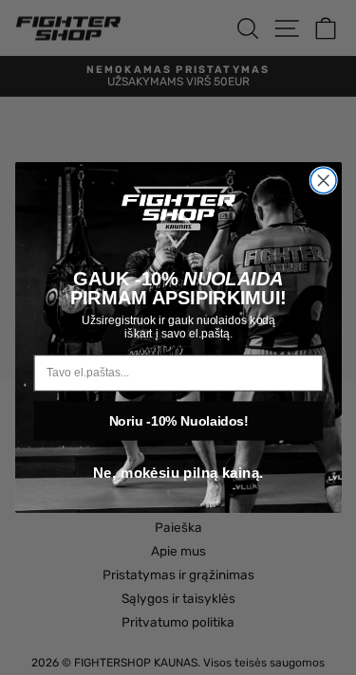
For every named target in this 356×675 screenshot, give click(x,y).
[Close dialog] (323, 180)
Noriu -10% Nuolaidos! (178, 420)
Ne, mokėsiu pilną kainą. (178, 473)
